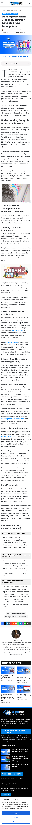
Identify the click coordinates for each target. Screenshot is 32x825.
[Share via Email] (27, 623)
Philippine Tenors (15, 644)
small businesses (11, 342)
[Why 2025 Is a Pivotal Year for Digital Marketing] (8, 670)
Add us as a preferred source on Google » (16, 56)
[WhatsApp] (18, 623)
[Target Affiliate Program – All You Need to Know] (24, 689)
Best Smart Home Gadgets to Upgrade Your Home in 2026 (20, 750)
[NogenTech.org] (16, 3)
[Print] (29, 623)
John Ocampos (8, 30)
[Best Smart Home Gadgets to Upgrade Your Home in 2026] (5, 752)
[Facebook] (2, 623)
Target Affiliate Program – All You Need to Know (24, 695)
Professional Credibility (16, 613)
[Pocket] (16, 623)
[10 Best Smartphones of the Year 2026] (5, 767)
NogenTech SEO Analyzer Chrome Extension (15, 731)
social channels (17, 330)
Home (4, 10)
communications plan (9, 437)
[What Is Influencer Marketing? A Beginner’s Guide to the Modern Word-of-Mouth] (8, 689)
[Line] (25, 623)
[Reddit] (13, 623)
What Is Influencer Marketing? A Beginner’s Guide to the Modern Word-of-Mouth (7, 697)
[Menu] (2, 4)
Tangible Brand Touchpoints (16, 617)
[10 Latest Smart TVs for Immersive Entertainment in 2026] (5, 759)
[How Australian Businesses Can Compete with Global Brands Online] (24, 670)
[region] (16, 811)
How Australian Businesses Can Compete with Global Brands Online (23, 678)
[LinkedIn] (7, 623)
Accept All (16, 813)
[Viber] (23, 623)
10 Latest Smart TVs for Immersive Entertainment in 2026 (19, 758)
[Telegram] (20, 623)
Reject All (16, 822)
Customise (16, 817)
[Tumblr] (9, 623)
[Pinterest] (11, 623)
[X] (5, 623)
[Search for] (30, 4)
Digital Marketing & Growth (14, 10)
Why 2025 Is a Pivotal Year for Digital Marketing (7, 677)
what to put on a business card (12, 419)
